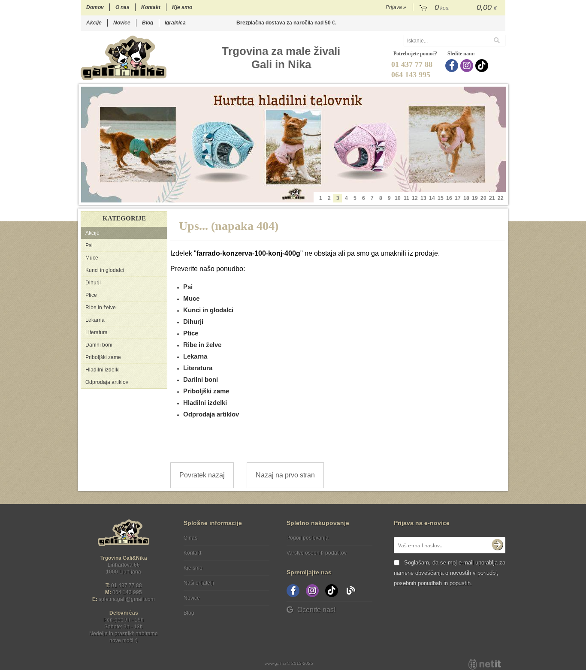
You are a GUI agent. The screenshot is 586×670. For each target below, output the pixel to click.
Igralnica (175, 23)
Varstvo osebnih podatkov (317, 553)
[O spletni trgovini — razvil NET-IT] (484, 664)
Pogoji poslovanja (308, 538)
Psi (89, 245)
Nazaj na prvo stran (285, 475)
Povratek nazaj (202, 475)
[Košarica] (459, 7)
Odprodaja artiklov (106, 382)
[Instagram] (467, 65)
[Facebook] (452, 65)
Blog (147, 23)
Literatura (96, 332)
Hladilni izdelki (102, 370)
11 (406, 198)
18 (466, 198)
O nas (122, 7)
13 (423, 198)
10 (398, 198)
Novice (121, 23)
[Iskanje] (499, 40)
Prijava (396, 7)
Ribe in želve (100, 308)
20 (483, 198)
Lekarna (95, 320)
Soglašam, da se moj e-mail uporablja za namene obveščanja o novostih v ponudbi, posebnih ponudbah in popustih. (449, 572)
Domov (95, 7)
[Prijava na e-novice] (497, 545)
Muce (91, 258)
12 (415, 198)
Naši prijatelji (199, 583)
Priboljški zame (103, 357)
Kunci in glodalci (104, 270)
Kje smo (182, 7)
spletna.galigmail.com (127, 599)
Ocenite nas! (316, 609)
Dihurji (93, 283)
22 (501, 198)
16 (449, 198)
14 (432, 198)
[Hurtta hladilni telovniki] (293, 144)
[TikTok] (482, 65)
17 (458, 198)
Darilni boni (98, 345)
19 (475, 198)
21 (492, 198)
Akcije (94, 23)
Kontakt (150, 7)
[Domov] (123, 58)
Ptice (91, 295)
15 (441, 198)
